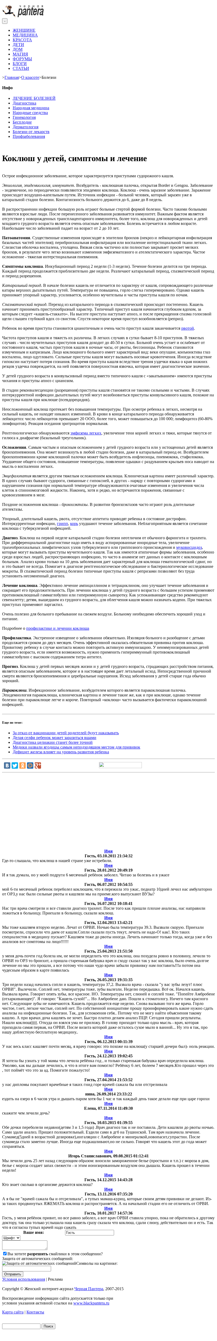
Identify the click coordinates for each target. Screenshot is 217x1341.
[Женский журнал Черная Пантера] (23, 15)
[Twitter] (15, 765)
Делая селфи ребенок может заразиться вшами (54, 737)
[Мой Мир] (30, 765)
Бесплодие (22, 122)
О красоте (30, 77)
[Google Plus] (38, 765)
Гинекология (24, 117)
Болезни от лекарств (31, 131)
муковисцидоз (189, 547)
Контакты (35, 1312)
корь (74, 523)
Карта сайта (13, 1312)
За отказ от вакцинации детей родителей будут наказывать (66, 733)
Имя (108, 851)
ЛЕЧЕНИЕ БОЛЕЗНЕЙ (34, 98)
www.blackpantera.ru (91, 1303)
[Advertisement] (108, 812)
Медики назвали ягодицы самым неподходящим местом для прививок (76, 747)
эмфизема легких (85, 433)
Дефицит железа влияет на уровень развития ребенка (61, 752)
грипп (62, 523)
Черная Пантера (88, 1288)
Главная (11, 77)
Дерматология (25, 127)
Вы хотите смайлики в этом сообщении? (55, 1254)
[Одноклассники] (22, 765)
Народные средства (30, 112)
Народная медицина (31, 108)
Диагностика (24, 103)
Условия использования (23, 1279)
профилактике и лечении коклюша (57, 628)
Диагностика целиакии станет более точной (53, 742)
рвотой (187, 328)
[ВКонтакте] (7, 765)
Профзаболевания (29, 136)
